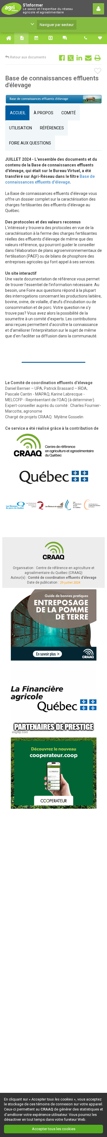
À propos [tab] (43, 113)
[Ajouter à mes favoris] (98, 71)
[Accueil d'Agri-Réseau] (7, 38)
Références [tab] (52, 128)
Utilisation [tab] (20, 128)
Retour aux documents (27, 57)
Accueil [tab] (17, 113)
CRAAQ (47, 1109)
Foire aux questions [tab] (30, 143)
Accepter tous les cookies (53, 1129)
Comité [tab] (68, 113)
